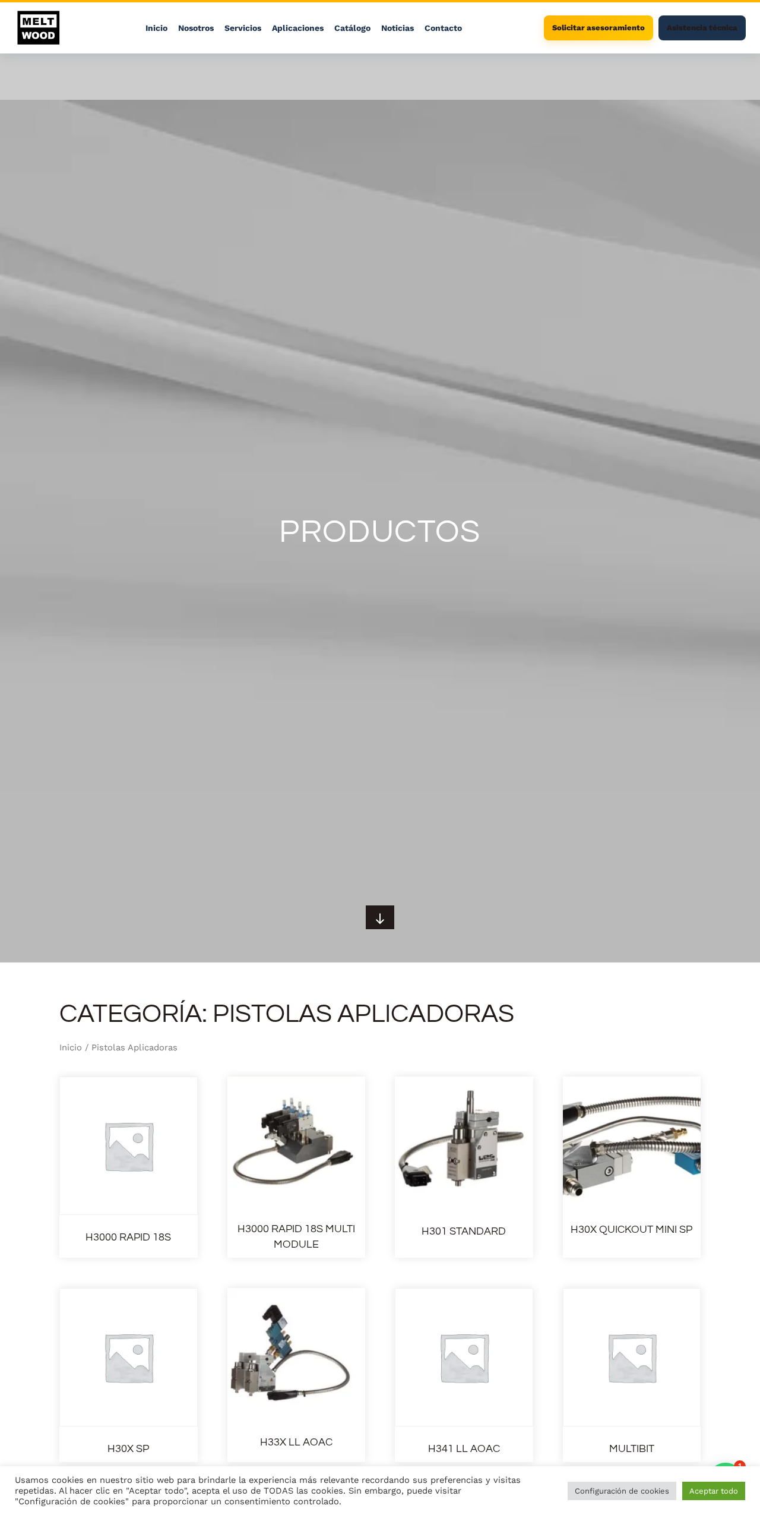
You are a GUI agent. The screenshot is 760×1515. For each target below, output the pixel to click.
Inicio (156, 28)
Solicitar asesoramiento (598, 27)
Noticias (397, 28)
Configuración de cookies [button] (622, 1490)
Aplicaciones (298, 28)
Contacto (443, 28)
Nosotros (196, 28)
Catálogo (352, 28)
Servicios (242, 28)
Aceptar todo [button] (713, 1490)
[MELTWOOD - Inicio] (38, 28)
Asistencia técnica (702, 27)
